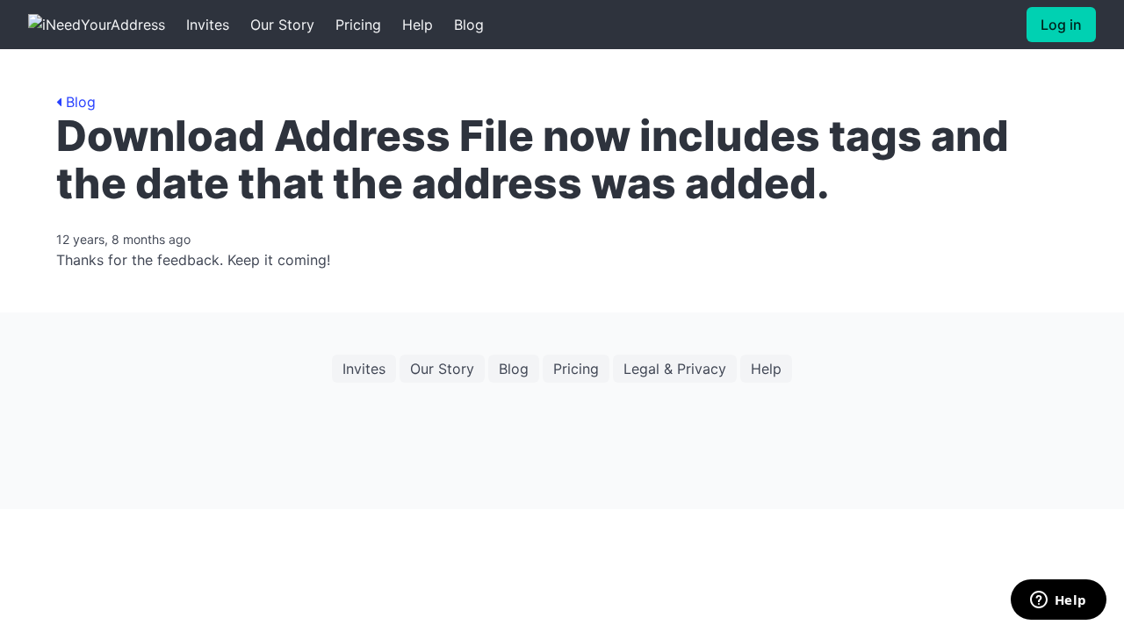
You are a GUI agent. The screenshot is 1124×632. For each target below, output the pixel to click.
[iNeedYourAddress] (97, 24)
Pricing (358, 24)
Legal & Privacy (674, 368)
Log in (1061, 24)
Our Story (282, 24)
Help (417, 24)
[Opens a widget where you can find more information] (1058, 601)
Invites (207, 24)
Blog (469, 24)
